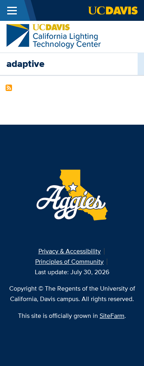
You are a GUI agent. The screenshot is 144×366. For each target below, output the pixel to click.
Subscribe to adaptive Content (9, 88)
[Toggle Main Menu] (12, 10)
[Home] (53, 35)
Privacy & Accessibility (69, 251)
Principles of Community (69, 261)
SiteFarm (112, 315)
